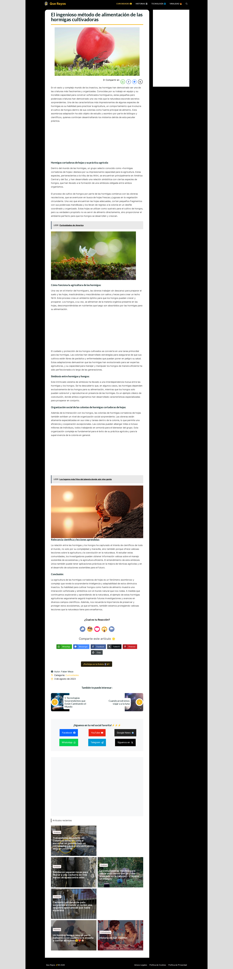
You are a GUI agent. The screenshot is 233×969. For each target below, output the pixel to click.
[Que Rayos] (46, 3)
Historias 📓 (142, 4)
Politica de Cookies (158, 965)
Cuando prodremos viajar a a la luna (119, 702)
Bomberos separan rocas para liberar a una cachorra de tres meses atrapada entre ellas (70, 875)
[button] (186, 3)
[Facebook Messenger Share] (134, 81)
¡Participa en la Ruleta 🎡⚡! (96, 664)
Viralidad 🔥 (176, 4)
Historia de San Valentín (113, 938)
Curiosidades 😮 (124, 4)
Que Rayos (58, 3)
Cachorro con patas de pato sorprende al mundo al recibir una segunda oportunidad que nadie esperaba (72, 906)
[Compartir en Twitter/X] (140, 81)
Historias (57, 930)
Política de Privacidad (177, 965)
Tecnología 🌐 (158, 4)
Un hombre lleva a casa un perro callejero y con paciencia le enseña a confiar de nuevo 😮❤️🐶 (73, 938)
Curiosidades (72, 675)
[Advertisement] (97, 143)
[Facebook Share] (128, 81)
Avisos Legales (140, 965)
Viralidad (57, 832)
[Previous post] (54, 702)
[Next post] (139, 702)
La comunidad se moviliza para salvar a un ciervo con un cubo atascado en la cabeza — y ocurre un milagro (119, 874)
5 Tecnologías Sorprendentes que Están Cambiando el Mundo (75, 702)
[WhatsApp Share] (123, 81)
